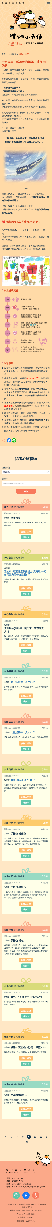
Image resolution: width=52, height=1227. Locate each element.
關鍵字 (5, 479)
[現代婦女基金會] (13, 3)
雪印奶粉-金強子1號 (22, 780)
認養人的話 (26, 532)
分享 (9, 440)
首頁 (4, 54)
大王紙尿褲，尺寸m (22, 732)
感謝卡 (26, 537)
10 (35, 1137)
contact (35, 1195)
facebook (26, 1195)
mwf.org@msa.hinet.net (21, 1184)
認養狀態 (6, 468)
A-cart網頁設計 (29, 1214)
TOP (43, 1159)
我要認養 (12, 54)
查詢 (26, 491)
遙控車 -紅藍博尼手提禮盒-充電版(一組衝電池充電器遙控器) (25, 573)
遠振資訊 (30, 1217)
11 (41, 1137)
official (16, 1195)
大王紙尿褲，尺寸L (21, 682)
